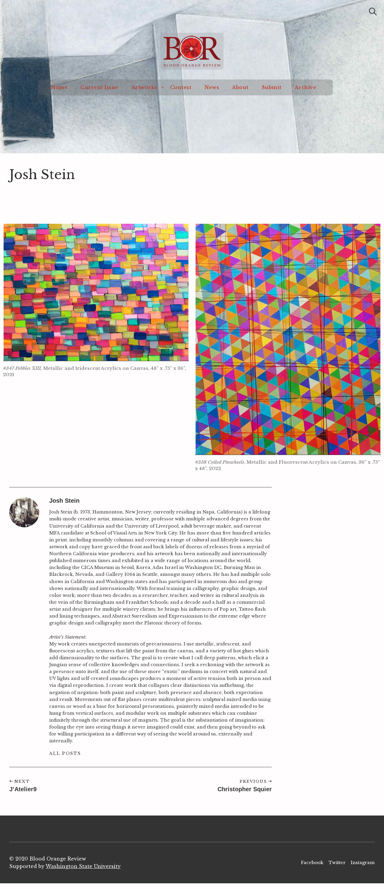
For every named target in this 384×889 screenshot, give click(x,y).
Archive (305, 87)
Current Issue (99, 87)
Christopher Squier (245, 789)
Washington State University (83, 866)
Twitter (337, 862)
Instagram (363, 862)
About (240, 87)
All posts (65, 753)
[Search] (373, 11)
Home (59, 87)
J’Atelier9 (23, 789)
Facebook (312, 862)
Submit (272, 87)
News (211, 87)
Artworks (144, 87)
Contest (181, 87)
